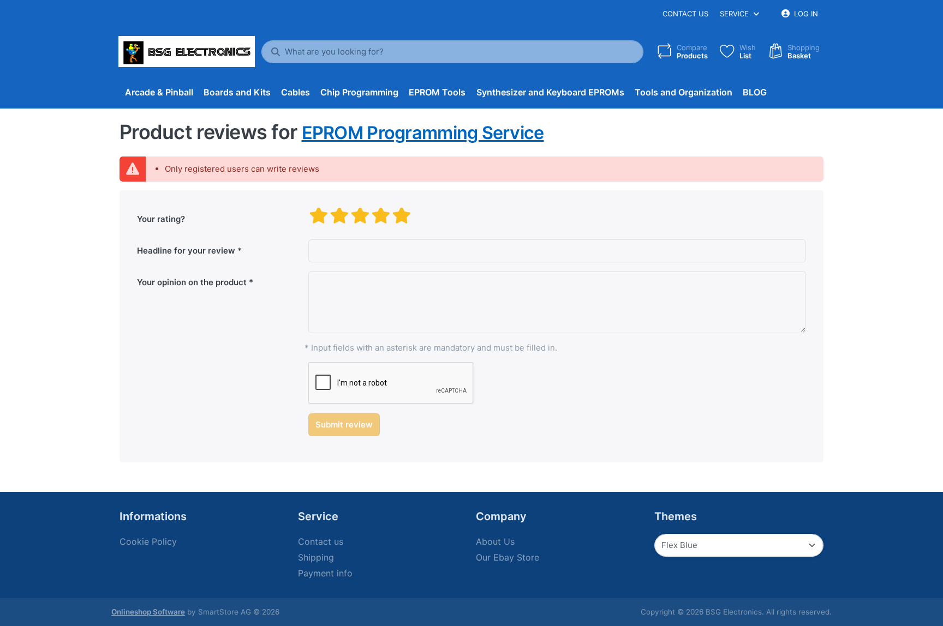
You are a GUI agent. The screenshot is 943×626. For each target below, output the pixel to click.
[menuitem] (159, 92)
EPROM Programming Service (423, 132)
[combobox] (452, 51)
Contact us (685, 13)
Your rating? (161, 219)
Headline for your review (186, 250)
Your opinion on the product (192, 282)
